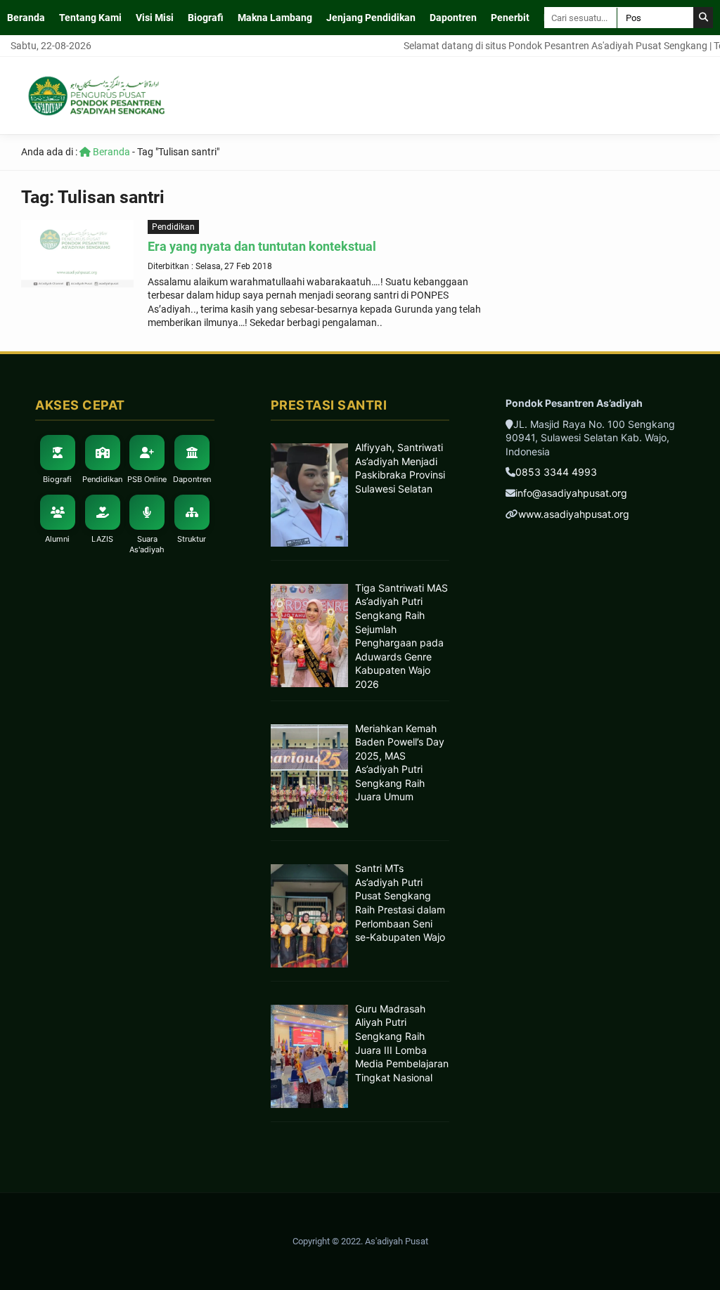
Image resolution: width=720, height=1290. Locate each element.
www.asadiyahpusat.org (573, 514)
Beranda (26, 17)
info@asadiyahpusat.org (571, 493)
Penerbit (510, 17)
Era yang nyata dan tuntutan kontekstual (262, 246)
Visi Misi (155, 17)
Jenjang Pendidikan (371, 17)
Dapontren (453, 17)
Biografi (206, 17)
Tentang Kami (90, 17)
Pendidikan (173, 227)
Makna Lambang (275, 17)
